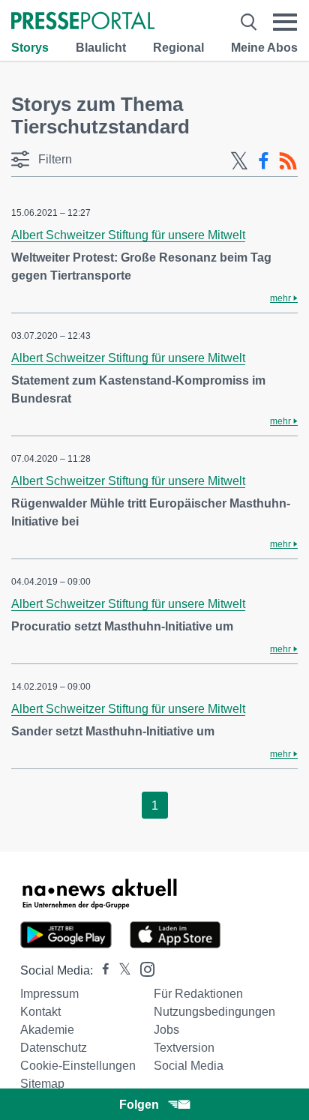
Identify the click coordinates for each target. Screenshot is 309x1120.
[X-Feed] (239, 161)
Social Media (189, 1065)
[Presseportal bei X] (120, 970)
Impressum (49, 993)
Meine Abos (264, 47)
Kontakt (40, 1011)
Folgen (139, 1104)
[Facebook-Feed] (263, 161)
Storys (30, 47)
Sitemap (42, 1083)
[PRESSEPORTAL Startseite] (82, 22)
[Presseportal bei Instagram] (142, 968)
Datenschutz (53, 1047)
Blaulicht (101, 47)
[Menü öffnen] (285, 22)
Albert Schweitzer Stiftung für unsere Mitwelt (128, 235)
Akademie (47, 1029)
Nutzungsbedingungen (214, 1011)
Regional (178, 47)
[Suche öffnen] (248, 22)
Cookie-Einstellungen (78, 1065)
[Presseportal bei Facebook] (101, 970)
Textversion (184, 1047)
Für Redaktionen (198, 993)
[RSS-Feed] (288, 161)
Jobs (166, 1029)
